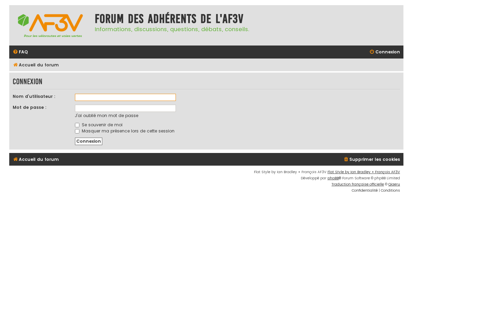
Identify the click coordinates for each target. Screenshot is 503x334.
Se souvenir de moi (101, 125)
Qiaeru (394, 184)
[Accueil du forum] (50, 25)
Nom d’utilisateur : (34, 96)
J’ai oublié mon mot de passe (106, 115)
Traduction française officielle (358, 184)
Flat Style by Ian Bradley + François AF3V (363, 172)
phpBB (333, 178)
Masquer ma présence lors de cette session (127, 131)
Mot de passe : (30, 107)
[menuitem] (20, 52)
